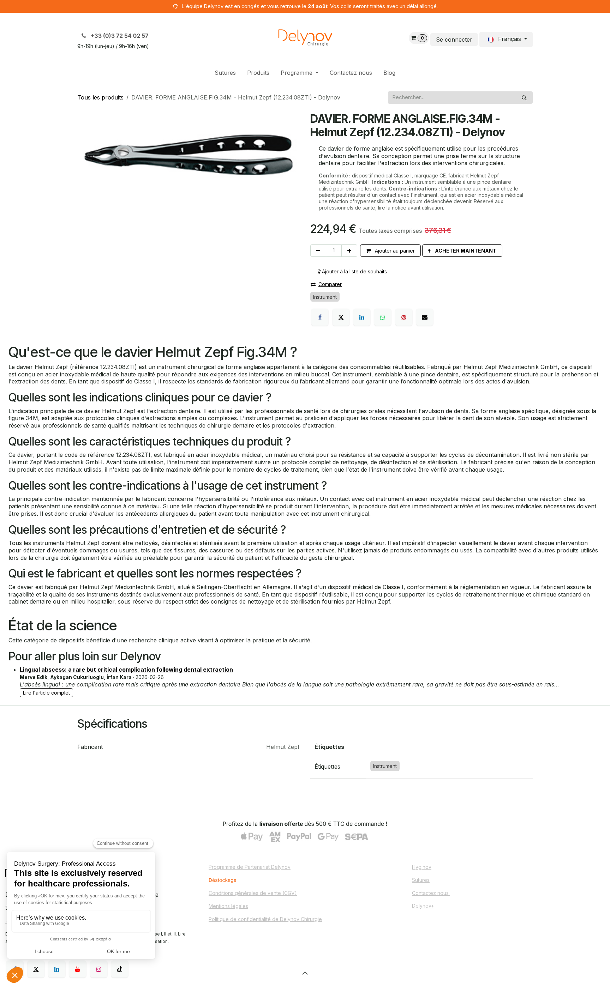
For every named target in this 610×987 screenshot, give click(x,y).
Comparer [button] (330, 284)
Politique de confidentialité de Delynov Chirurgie (265, 919)
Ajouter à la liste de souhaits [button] (354, 271)
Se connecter (454, 39)
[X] (341, 317)
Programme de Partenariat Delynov (250, 867)
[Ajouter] (349, 250)
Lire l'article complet (46, 693)
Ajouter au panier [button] (394, 251)
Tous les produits (100, 97)
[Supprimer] (318, 250)
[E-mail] (424, 317)
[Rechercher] (524, 97)
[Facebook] (319, 317)
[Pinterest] (403, 317)
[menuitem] (225, 72)
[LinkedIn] (361, 317)
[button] (462, 250)
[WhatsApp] (382, 317)
